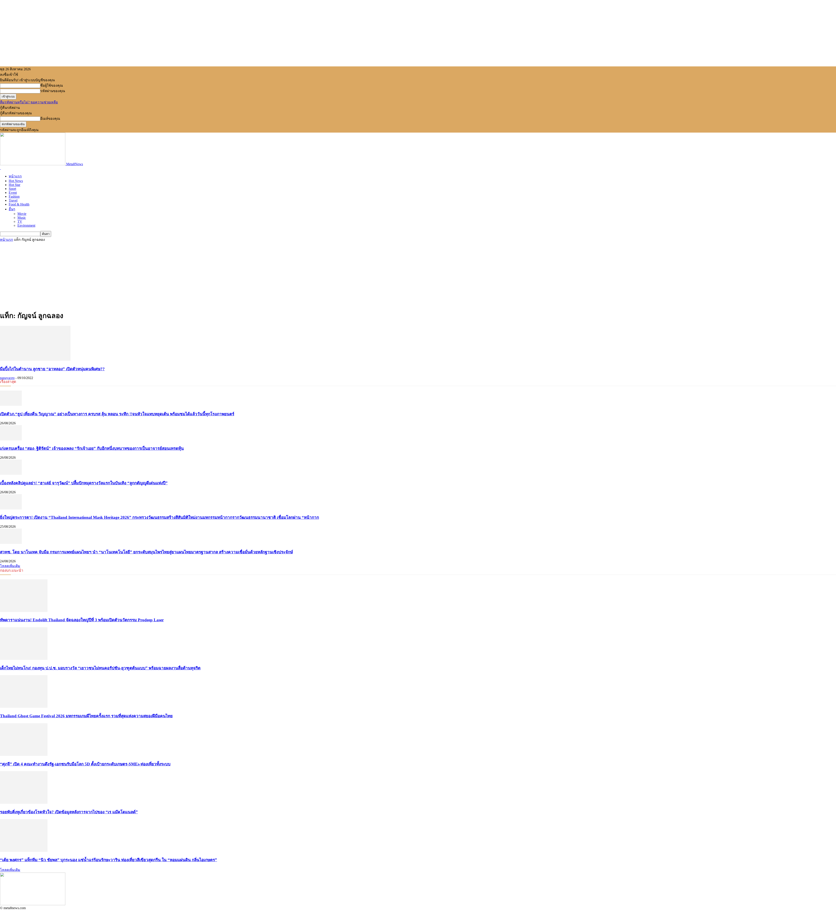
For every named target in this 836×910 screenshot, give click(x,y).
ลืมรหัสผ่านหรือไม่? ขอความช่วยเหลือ (29, 102)
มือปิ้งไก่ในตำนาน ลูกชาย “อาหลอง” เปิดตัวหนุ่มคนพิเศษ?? (52, 369)
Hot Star (14, 185)
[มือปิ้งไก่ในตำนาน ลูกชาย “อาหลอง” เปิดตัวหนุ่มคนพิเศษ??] (35, 359)
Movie (21, 214)
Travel (13, 200)
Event (13, 192)
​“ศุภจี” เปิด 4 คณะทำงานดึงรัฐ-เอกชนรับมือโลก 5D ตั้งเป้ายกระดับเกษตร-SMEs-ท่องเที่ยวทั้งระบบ (85, 764)
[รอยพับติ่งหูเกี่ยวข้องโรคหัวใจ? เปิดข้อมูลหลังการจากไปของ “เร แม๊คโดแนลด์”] (23, 802)
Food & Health (19, 204)
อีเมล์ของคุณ (50, 118)
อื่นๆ (12, 209)
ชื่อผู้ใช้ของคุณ (51, 85)
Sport (12, 188)
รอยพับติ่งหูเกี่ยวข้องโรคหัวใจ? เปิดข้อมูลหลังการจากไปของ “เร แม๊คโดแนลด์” (69, 812)
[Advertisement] (418, 274)
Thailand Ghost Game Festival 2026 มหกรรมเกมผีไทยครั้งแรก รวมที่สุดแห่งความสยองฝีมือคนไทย (86, 716)
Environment (26, 225)
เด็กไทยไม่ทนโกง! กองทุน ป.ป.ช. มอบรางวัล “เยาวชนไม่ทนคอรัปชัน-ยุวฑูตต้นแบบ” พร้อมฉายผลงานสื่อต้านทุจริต (100, 668)
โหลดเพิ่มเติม (10, 566)
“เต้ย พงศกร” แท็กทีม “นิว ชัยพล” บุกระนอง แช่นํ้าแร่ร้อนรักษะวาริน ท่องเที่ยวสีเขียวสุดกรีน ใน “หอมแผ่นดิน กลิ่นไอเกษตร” (108, 860)
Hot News (16, 181)
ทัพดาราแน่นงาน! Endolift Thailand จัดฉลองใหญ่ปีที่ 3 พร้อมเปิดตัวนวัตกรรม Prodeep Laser (82, 620)
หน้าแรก (15, 176)
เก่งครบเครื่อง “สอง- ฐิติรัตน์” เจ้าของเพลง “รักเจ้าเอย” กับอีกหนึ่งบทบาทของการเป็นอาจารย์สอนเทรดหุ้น (92, 448)
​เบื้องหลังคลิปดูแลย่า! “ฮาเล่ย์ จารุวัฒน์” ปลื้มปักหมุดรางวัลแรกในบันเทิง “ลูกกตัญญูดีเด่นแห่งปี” (84, 483)
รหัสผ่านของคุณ (52, 91)
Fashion (14, 196)
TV (19, 221)
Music (21, 217)
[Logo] (0, 168)
